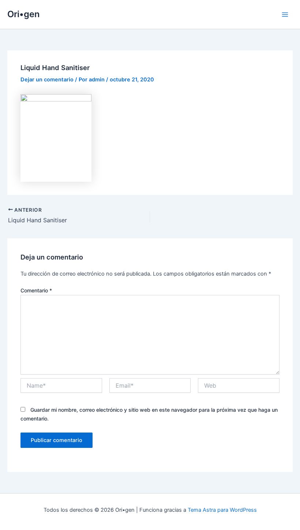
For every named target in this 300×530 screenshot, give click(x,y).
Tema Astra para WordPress (222, 510)
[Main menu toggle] (285, 14)
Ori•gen (23, 14)
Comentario (36, 290)
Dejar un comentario (47, 79)
